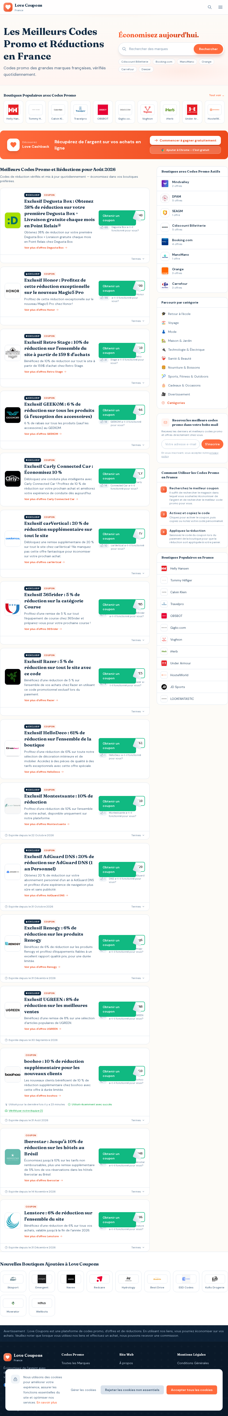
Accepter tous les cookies (192, 1390)
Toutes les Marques (75, 1363)
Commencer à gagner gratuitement (188, 140)
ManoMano (187, 61)
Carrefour (127, 69)
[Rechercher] (210, 7)
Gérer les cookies (83, 1390)
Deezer (146, 69)
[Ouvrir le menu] (220, 7)
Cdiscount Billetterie (134, 61)
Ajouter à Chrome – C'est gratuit (187, 150)
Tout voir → (216, 95)
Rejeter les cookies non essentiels (132, 1390)
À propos (126, 1363)
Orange (206, 61)
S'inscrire (212, 444)
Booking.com (164, 61)
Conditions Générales (193, 1363)
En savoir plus (47, 1402)
